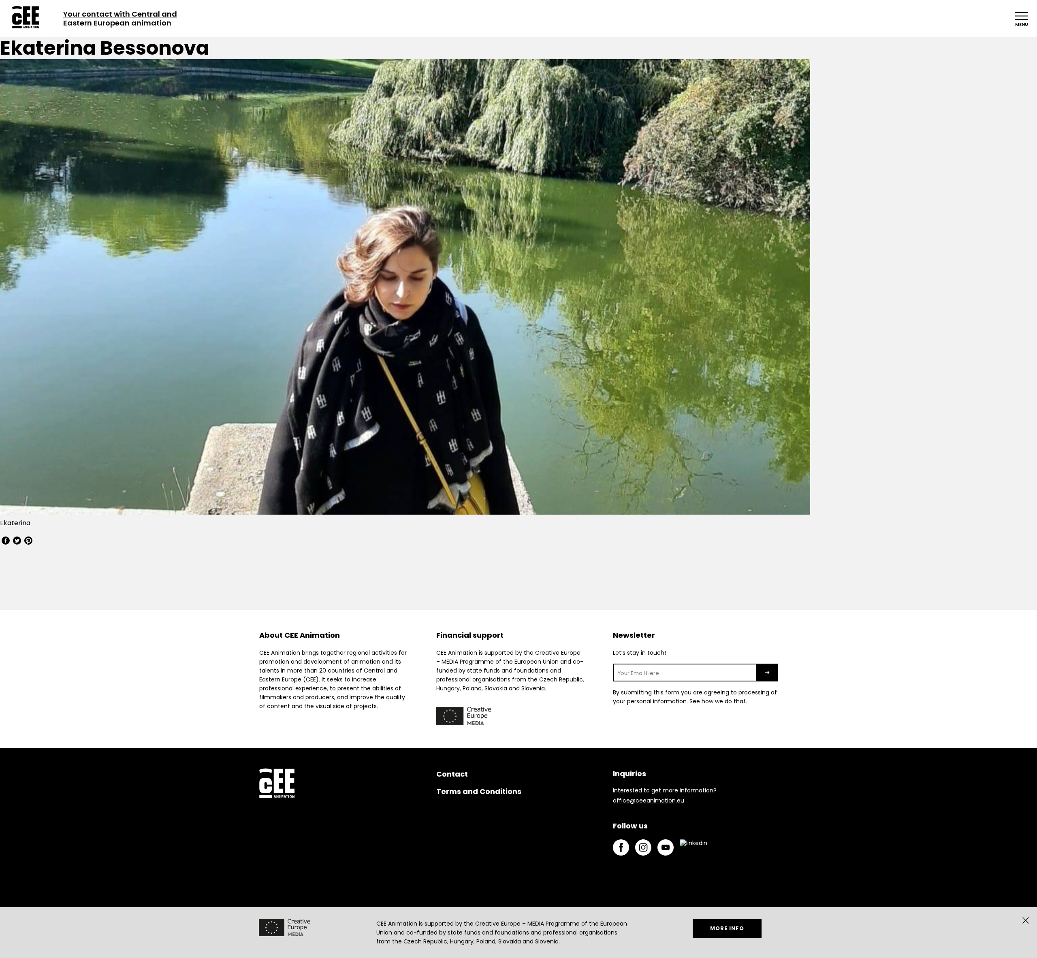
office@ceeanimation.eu (648, 800)
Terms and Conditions (478, 791)
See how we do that (717, 701)
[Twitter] (17, 541)
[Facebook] (5, 541)
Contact (452, 774)
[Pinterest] (28, 541)
